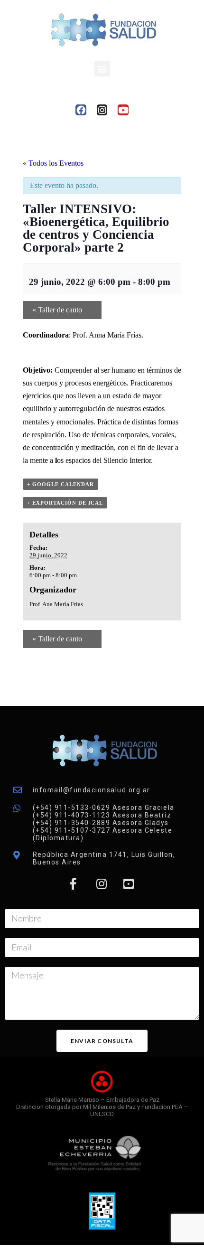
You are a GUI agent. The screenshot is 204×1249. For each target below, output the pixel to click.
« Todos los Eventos (53, 163)
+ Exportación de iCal (65, 503)
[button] (102, 68)
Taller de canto (57, 310)
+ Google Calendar (60, 484)
